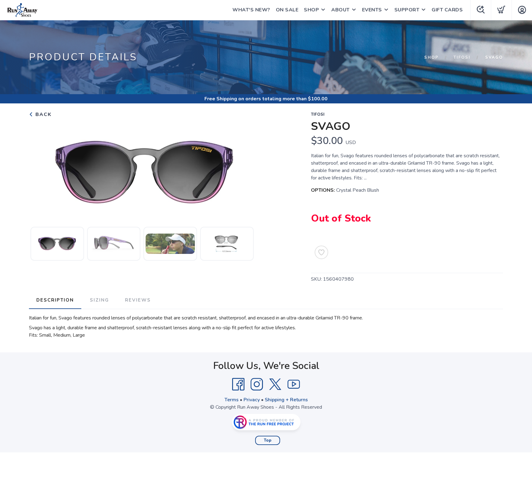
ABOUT (340, 9)
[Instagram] (257, 384)
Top (268, 440)
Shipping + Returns (286, 399)
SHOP (311, 9)
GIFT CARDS (447, 9)
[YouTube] (293, 384)
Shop (431, 57)
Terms (231, 399)
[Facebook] (238, 384)
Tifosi (461, 57)
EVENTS (372, 9)
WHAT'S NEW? (251, 9)
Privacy (252, 399)
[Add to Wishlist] (321, 252)
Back (43, 114)
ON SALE (287, 9)
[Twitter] (275, 384)
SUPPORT (407, 9)
